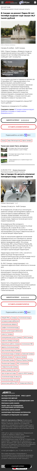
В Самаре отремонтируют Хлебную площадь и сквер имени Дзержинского (17, 111)
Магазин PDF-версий (9, 398)
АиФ (16, 203)
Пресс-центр (26, 396)
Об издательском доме (10, 396)
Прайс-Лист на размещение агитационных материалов (12, 406)
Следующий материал (17, 466)
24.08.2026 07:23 (6, 170)
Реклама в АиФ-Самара (10, 403)
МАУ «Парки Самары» (8, 45)
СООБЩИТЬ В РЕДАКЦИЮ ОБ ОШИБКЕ (14, 415)
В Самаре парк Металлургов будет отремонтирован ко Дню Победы (18, 149)
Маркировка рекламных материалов (15, 412)
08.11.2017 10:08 (5, 7)
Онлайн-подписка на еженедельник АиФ (17, 400)
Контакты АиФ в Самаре (10, 410)
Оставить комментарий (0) (18, 127)
